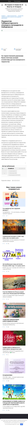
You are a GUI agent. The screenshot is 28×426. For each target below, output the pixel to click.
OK (21, 424)
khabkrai (11, 168)
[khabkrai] (4, 170)
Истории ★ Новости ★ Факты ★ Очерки (14, 6)
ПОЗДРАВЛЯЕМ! (7, 375)
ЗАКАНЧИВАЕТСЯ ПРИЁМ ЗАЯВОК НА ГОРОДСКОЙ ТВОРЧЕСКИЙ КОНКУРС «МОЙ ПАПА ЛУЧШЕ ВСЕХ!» (14, 403)
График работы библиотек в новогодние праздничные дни (12, 348)
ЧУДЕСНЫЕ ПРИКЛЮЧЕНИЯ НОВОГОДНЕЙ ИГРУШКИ (11, 320)
